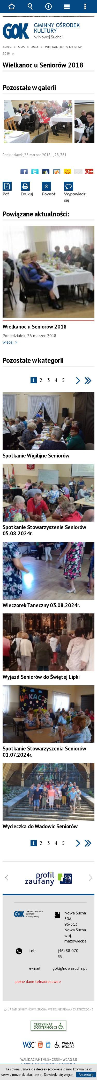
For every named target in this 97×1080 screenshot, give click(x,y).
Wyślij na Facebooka (24, 173)
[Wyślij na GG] (67, 173)
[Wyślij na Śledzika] (46, 173)
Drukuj (27, 189)
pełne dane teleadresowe (37, 981)
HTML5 (40, 1044)
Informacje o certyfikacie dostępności (48, 1025)
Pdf (6, 189)
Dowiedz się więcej (58, 1074)
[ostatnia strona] (88, 380)
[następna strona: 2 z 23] (78, 380)
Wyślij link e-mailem (78, 173)
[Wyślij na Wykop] (57, 173)
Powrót (48, 189)
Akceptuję (86, 1074)
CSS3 (48, 1044)
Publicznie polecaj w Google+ (89, 173)
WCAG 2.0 (64, 1044)
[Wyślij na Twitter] (35, 173)
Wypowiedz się (75, 192)
